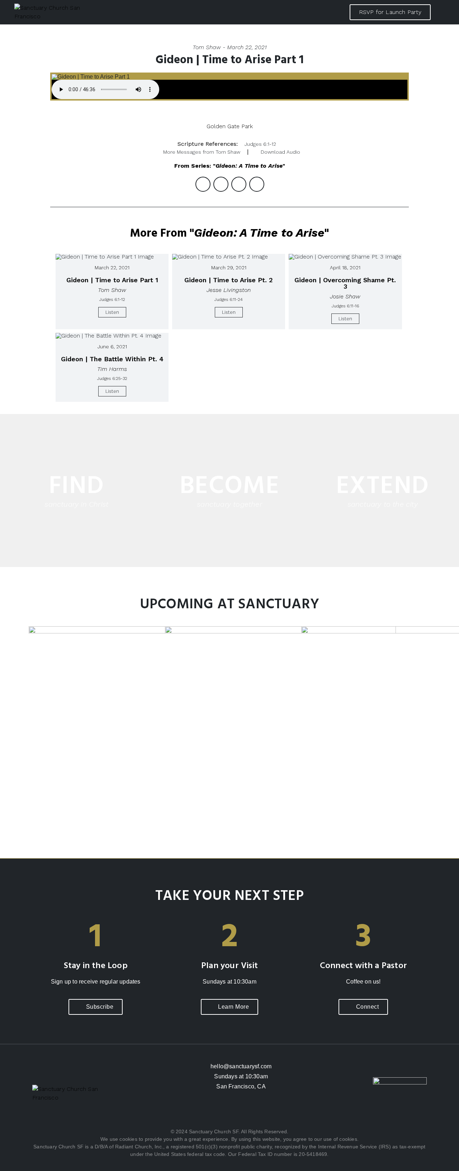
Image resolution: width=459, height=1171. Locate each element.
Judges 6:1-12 (260, 144)
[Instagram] (229, 1113)
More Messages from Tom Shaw (201, 152)
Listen (112, 312)
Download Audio (280, 152)
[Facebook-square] (208, 1113)
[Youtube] (251, 1113)
